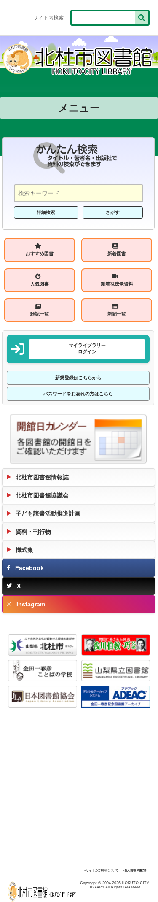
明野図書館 (79, 59)
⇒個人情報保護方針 (135, 870)
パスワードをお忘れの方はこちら (78, 393)
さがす (113, 212)
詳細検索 (46, 212)
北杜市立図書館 (43, 891)
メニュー (79, 107)
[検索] (141, 17)
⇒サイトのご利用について (101, 870)
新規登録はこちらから (78, 377)
